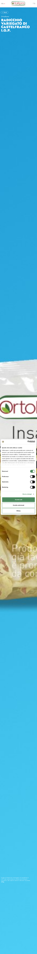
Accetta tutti (18, 499)
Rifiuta (18, 511)
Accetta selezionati (18, 505)
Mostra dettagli (27, 494)
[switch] (32, 476)
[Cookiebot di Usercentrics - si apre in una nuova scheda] (27, 442)
